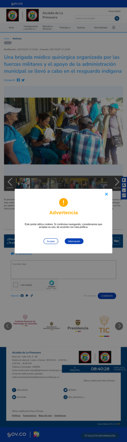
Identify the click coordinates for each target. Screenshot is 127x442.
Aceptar (51, 241)
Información (74, 241)
